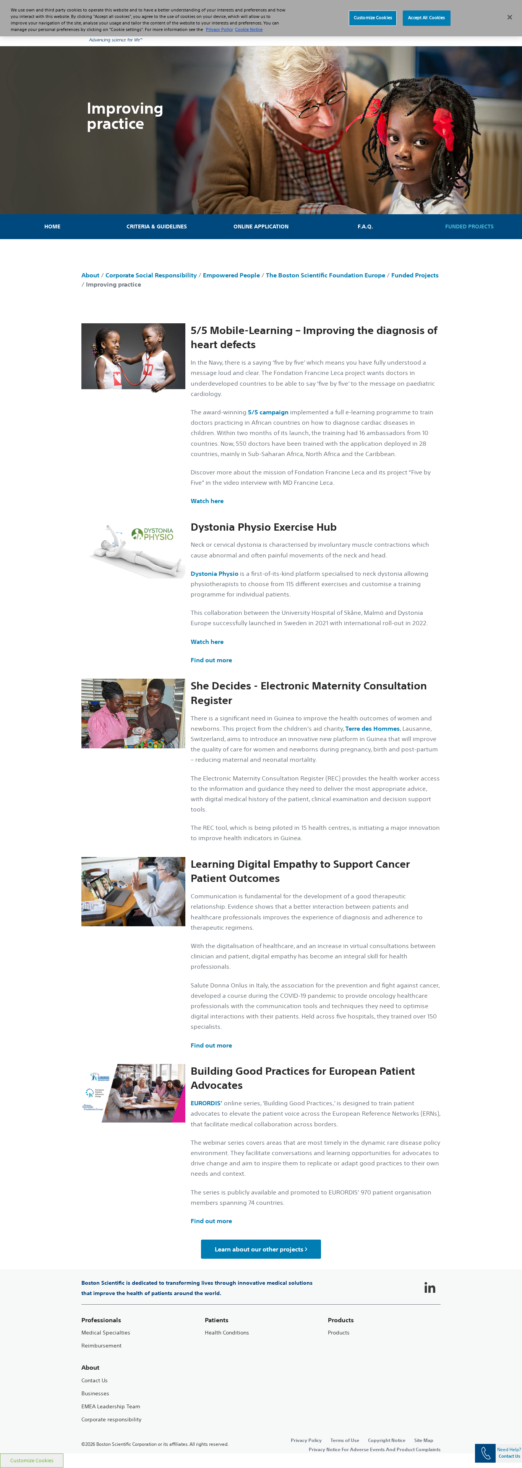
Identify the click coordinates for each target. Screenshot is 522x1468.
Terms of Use (345, 1440)
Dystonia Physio (214, 573)
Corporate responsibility (111, 1419)
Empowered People (231, 275)
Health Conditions (227, 1333)
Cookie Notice (249, 29)
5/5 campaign (268, 412)
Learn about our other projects (259, 1249)
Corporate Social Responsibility (151, 275)
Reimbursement (101, 1346)
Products (339, 1333)
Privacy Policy (306, 1440)
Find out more (211, 660)
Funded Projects (415, 275)
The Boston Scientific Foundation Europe (325, 275)
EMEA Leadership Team (110, 1406)
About (90, 275)
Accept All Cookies (426, 18)
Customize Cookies (31, 1460)
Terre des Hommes (372, 728)
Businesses (95, 1393)
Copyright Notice (386, 1440)
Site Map (423, 1440)
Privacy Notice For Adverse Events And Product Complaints (375, 1449)
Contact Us (94, 1380)
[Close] (509, 17)
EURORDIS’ (206, 1103)
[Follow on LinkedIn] (430, 1288)
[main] (261, 833)
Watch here (207, 501)
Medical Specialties (105, 1333)
